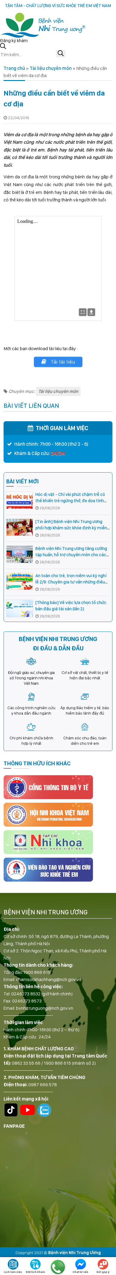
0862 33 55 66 (26, 1063)
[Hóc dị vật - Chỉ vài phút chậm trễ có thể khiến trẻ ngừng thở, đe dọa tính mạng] (19, 500)
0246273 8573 (27, 1001)
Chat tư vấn (80, 1272)
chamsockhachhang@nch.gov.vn (48, 979)
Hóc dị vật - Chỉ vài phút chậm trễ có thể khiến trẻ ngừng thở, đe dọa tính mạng (70, 501)
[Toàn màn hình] (83, 312)
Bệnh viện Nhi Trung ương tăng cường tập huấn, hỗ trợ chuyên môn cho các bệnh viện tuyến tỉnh (71, 555)
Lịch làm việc (13, 1272)
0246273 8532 (25, 994)
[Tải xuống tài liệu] (91, 312)
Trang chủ (14, 68)
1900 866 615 (37, 972)
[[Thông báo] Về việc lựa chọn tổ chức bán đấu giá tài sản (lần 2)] (19, 608)
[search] (60, 53)
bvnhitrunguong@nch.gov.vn (44, 1008)
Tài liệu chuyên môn (51, 68)
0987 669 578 (42, 1084)
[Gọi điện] (58, 1267)
